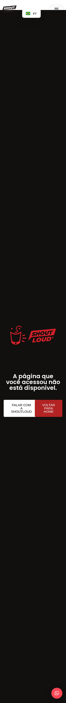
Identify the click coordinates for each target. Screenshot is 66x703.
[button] (57, 9)
